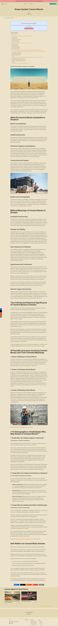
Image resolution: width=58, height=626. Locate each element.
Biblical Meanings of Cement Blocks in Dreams (21, 43)
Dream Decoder (35, 572)
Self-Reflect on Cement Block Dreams (19, 63)
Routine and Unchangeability (15, 41)
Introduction (13, 34)
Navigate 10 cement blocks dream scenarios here (21, 427)
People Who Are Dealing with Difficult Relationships (18, 60)
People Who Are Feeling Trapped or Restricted (18, 58)
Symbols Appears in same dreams (16, 589)
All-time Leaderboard (33, 621)
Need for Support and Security (16, 48)
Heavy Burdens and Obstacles (16, 46)
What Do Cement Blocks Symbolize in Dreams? (21, 36)
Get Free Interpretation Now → (29, 28)
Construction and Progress (15, 40)
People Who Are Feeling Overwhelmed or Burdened (18, 59)
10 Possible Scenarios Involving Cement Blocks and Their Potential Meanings (28, 51)
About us (40, 621)
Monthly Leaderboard (34, 622)
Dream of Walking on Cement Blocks (16, 52)
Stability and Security (14, 38)
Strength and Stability (14, 45)
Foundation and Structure (15, 44)
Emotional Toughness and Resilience (16, 39)
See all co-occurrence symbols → (47, 606)
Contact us (40, 622)
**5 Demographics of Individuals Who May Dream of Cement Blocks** (27, 57)
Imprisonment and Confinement (16, 47)
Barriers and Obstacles (15, 37)
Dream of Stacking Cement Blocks (16, 53)
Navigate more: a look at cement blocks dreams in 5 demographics (25, 538)
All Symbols (26, 619)
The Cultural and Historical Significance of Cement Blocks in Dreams (26, 50)
